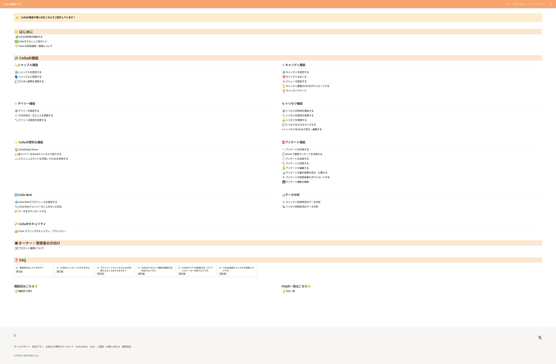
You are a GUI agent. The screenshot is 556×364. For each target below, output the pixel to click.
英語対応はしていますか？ (28, 266)
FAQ (507, 4)
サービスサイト (537, 4)
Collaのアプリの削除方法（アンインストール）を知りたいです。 (196, 268)
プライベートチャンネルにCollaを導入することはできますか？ (114, 268)
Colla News (519, 4)
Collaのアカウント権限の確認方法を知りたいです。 (155, 268)
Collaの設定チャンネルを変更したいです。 (237, 268)
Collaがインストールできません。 (72, 266)
